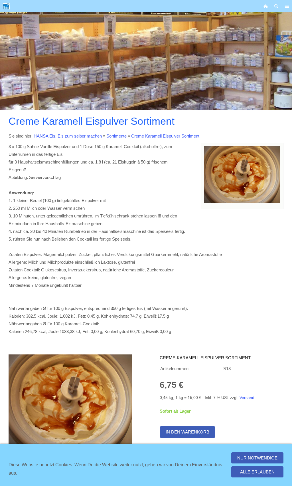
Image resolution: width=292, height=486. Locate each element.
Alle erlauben (257, 471)
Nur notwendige (257, 457)
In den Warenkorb (187, 431)
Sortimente (116, 136)
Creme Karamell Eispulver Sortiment (165, 136)
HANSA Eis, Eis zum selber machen (68, 136)
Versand (247, 398)
